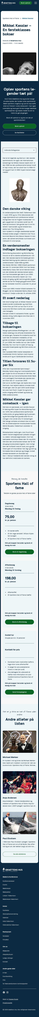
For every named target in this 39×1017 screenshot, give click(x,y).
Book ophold (25, 3)
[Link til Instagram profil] (7, 992)
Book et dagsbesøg (19, 552)
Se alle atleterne (19, 854)
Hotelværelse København (11, 925)
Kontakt (5, 961)
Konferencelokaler (8, 881)
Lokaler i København (9, 895)
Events (5, 885)
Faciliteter (6, 910)
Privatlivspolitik (7, 1003)
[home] (8, 3)
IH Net (5, 973)
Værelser (5, 917)
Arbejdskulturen (8, 954)
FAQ (4, 980)
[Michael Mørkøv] (19, 742)
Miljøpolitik (6, 951)
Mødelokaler (7, 888)
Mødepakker (7, 892)
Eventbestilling (7, 976)
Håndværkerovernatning (10, 914)
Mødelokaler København (10, 899)
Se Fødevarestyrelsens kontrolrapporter (15, 983)
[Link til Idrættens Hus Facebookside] (4, 992)
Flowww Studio (13, 999)
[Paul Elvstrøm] (19, 823)
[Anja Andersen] (19, 782)
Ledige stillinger (8, 958)
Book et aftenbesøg (19, 622)
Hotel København (8, 921)
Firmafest (6, 939)
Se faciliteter (19, 133)
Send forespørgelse (19, 692)
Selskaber (6, 936)
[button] (35, 2)
